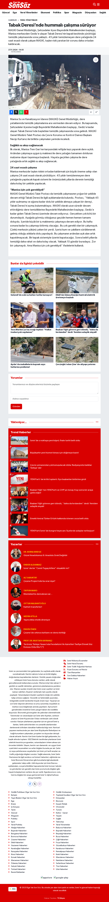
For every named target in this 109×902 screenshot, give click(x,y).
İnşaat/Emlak (61, 804)
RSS (14, 889)
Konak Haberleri (18, 857)
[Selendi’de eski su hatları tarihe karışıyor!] (32, 280)
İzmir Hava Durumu (75, 664)
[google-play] (61, 877)
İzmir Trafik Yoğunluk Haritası (79, 667)
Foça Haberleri (62, 843)
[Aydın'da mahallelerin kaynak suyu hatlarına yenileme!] (32, 350)
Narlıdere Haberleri (64, 860)
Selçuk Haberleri (18, 866)
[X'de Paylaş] (16, 112)
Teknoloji (60, 822)
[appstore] (46, 877)
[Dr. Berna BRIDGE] (16, 554)
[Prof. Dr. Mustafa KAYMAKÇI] (16, 644)
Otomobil (60, 807)
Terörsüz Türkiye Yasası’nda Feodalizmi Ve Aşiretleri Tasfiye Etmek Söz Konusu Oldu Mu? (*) (58, 645)
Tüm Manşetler (73, 673)
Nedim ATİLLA (30, 616)
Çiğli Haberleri (62, 840)
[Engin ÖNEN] (16, 631)
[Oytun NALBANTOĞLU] (16, 605)
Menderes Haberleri (65, 857)
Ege (15, 12)
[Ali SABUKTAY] (16, 579)
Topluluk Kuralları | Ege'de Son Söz (71, 795)
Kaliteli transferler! (33, 607)
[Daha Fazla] (26, 112)
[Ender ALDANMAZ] (16, 566)
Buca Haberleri (62, 837)
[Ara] (94, 4)
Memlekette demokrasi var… (38, 594)
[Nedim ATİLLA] (16, 618)
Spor (66, 12)
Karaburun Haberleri (64, 848)
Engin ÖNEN (30, 629)
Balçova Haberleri (63, 828)
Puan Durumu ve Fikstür (77, 670)
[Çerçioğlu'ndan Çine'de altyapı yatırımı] (77, 350)
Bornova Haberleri (19, 837)
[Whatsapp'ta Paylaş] (21, 112)
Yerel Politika (16, 825)
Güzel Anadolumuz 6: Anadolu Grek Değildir (45, 555)
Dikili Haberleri (17, 843)
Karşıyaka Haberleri (19, 851)
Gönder (16, 406)
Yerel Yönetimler (29, 12)
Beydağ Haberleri (63, 834)
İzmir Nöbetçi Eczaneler (77, 661)
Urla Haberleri (62, 869)
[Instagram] (39, 784)
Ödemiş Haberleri (18, 863)
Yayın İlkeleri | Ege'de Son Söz (24, 798)
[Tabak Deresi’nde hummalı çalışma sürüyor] (54, 82)
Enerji (13, 804)
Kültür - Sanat (62, 813)
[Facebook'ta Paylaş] (11, 112)
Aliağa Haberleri (18, 828)
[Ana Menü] (98, 4)
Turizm (59, 810)
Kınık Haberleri (62, 854)
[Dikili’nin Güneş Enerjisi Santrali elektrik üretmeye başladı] (77, 280)
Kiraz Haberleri (17, 854)
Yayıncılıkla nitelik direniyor (37, 620)
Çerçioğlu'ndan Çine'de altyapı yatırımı (75, 364)
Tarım (13, 810)
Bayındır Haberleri (18, 831)
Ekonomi (45, 12)
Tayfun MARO (30, 591)
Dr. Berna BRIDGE (32, 552)
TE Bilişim (61, 898)
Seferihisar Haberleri (65, 863)
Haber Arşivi (72, 678)
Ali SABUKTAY (30, 578)
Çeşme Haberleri (18, 840)
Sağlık (102, 12)
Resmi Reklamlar (18, 872)
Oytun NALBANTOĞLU (35, 604)
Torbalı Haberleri (18, 869)
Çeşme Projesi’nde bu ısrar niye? (39, 581)
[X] (35, 784)
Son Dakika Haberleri (76, 676)
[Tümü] (97, 422)
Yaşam (59, 816)
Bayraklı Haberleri (63, 831)
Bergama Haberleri (19, 834)
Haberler (12, 20)
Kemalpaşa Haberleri (65, 851)
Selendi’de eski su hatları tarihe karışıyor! (31, 295)
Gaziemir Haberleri (19, 845)
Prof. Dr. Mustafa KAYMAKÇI (38, 641)
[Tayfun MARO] (16, 592)
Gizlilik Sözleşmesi (64, 792)
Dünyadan (90, 12)
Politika (57, 12)
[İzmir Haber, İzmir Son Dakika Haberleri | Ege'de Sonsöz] (19, 5)
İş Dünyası (15, 807)
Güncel (6, 12)
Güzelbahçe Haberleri (65, 845)
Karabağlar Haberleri (20, 848)
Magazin (77, 12)
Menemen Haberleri (19, 860)
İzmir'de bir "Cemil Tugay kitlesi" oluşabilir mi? (46, 568)
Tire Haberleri (62, 866)
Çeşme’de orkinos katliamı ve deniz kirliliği (45, 633)
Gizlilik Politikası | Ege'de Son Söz (25, 792)
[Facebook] (30, 784)
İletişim (14, 795)
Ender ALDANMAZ (32, 565)
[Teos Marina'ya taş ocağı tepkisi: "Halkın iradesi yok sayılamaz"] (32, 315)
